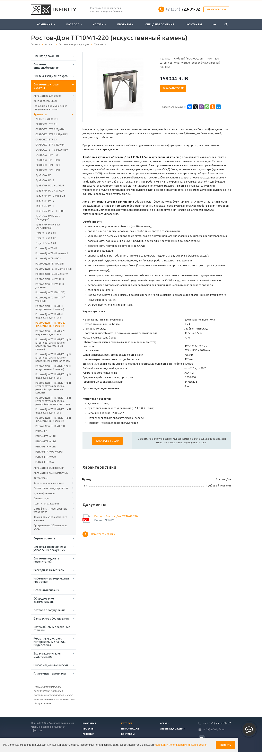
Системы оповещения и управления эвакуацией (50, 548)
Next (146, 86)
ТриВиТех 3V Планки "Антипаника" (47, 226)
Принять (225, 744)
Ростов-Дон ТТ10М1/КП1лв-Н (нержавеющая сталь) (53, 411)
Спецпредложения (159, 24)
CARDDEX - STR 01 (46, 124)
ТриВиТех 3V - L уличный (50, 195)
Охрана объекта (44, 538)
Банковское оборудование (52, 618)
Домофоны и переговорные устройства (50, 510)
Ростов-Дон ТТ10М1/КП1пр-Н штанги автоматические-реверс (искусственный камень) (53, 344)
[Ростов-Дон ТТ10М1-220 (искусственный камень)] (120, 87)
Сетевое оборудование (50, 610)
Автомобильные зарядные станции (52, 628)
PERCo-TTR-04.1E (45, 446)
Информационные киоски (51, 665)
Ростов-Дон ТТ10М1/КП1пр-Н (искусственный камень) (53, 368)
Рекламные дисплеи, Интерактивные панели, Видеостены (50, 642)
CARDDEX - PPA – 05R (47, 155)
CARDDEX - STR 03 (46, 139)
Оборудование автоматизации (44, 600)
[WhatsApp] (206, 106)
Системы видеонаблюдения (46, 66)
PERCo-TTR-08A (44, 462)
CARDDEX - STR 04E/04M (49, 144)
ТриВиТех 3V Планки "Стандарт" (47, 218)
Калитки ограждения (46, 503)
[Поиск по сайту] (226, 24)
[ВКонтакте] (189, 106)
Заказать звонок (216, 9)
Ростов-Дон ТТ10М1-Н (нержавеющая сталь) (49, 316)
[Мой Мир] (218, 106)
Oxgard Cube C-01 (45, 233)
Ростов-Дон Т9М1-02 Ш (49, 263)
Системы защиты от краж (51, 76)
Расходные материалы (49, 570)
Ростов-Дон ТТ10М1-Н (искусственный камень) (49, 307)
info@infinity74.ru (214, 729)
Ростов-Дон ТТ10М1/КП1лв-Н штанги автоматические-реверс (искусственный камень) (53, 387)
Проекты (124, 24)
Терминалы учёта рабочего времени (50, 519)
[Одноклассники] (212, 106)
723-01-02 (182, 9)
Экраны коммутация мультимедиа (47, 655)
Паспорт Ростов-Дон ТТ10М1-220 (116, 516)
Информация (130, 728)
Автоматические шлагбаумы (51, 473)
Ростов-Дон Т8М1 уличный (51, 253)
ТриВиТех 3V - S (44, 180)
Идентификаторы (44, 493)
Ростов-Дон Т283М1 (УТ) (50, 292)
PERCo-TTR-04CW (45, 456)
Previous (94, 86)
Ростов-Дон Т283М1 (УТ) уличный (50, 299)
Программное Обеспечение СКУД (50, 527)
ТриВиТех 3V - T (44, 206)
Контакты (194, 24)
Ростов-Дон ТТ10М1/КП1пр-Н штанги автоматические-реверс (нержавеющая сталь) (53, 357)
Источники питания (47, 590)
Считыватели (41, 498)
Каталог (73, 24)
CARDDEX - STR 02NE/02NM (51, 134)
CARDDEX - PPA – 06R (47, 165)
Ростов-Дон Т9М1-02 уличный (53, 268)
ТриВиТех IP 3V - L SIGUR (49, 185)
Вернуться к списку (103, 534)
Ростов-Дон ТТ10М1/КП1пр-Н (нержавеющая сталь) (53, 376)
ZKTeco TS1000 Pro (46, 119)
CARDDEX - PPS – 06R (47, 170)
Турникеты (40, 114)
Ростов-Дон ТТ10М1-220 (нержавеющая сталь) (50, 333)
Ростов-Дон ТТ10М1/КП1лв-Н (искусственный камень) (53, 419)
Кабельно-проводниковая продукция (51, 580)
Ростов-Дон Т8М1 (46, 248)
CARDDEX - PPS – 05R (47, 160)
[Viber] (201, 106)
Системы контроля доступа (46, 86)
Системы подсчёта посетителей (46, 560)
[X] (195, 106)
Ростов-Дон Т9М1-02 (48, 258)
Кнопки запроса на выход (49, 483)
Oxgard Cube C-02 (45, 238)
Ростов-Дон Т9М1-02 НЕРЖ (51, 273)
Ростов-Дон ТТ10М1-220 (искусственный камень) (50, 324)
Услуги (99, 24)
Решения (88, 734)
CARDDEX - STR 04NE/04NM (51, 149)
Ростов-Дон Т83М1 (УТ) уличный (49, 286)
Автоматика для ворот (47, 95)
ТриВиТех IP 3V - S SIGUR (49, 190)
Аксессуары (40, 478)
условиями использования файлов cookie (181, 744)
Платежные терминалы (50, 673)
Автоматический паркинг (49, 467)
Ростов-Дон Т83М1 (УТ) (49, 279)
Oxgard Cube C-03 (45, 243)
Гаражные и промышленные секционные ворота (50, 108)
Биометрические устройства (51, 488)
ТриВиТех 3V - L (44, 175)
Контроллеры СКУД (45, 101)
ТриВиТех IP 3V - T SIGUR (49, 211)
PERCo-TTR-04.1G (45, 441)
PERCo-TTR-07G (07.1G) (49, 451)
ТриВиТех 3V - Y (44, 200)
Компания (45, 24)
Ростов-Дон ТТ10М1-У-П (50, 426)
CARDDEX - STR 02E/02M (49, 129)
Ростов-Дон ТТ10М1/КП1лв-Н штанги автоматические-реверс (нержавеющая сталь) (53, 401)
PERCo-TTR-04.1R (45, 436)
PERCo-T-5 (41, 431)
